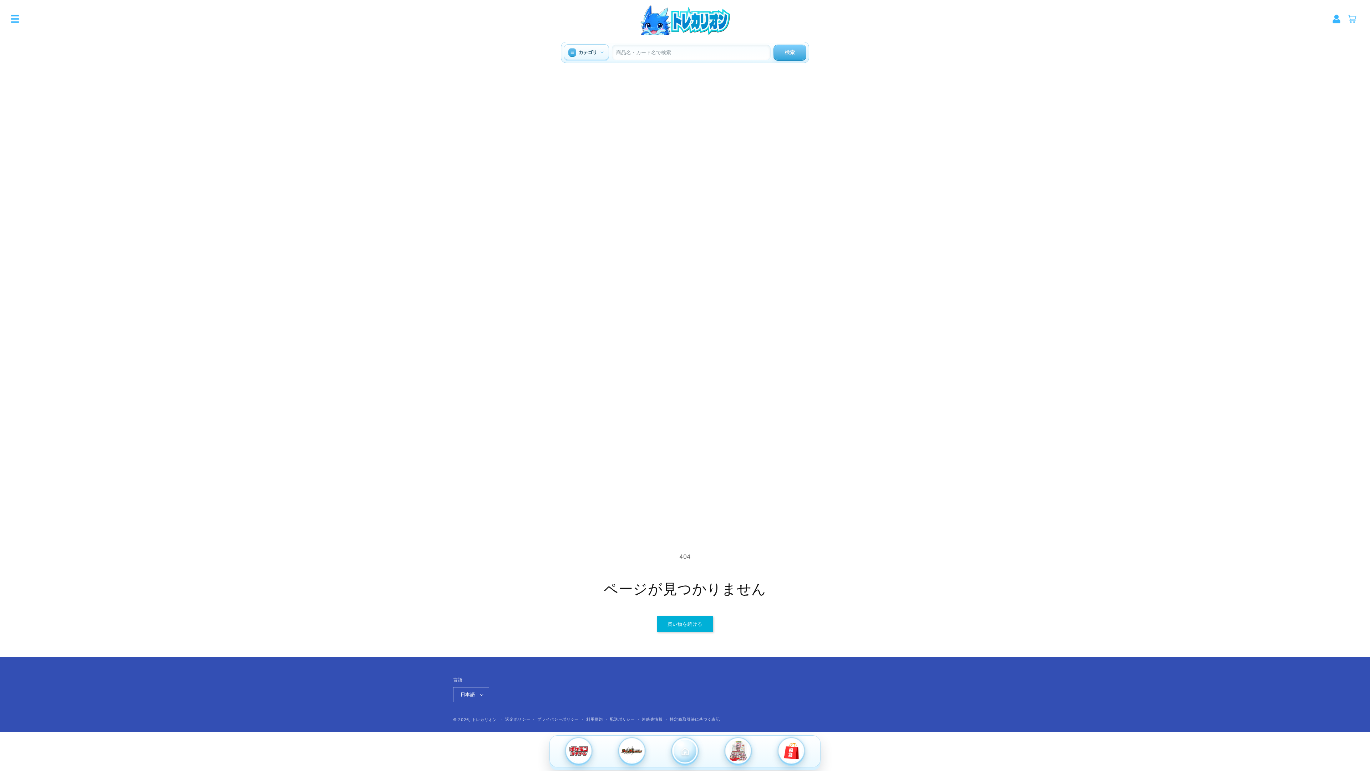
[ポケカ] (578, 751)
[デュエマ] (632, 751)
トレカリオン (484, 719)
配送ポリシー (622, 719)
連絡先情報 (652, 719)
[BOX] (738, 751)
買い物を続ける (685, 624)
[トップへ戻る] (685, 751)
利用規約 (594, 719)
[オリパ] (791, 751)
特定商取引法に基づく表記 (695, 719)
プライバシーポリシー (558, 719)
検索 (790, 52)
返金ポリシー (517, 719)
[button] (15, 19)
